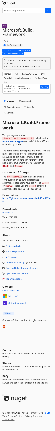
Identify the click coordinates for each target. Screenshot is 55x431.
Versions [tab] (10, 112)
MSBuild (8, 313)
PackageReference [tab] (29, 74)
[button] (44, 87)
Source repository (15, 251)
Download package (15, 262)
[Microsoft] (5, 296)
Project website (13, 246)
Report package (14, 278)
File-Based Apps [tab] (41, 78)
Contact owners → (10, 290)
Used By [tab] (30, 107)
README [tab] (10, 101)
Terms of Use (36, 412)
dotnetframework (17, 303)
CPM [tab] (43, 74)
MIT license (11, 257)
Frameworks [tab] (26, 101)
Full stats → (7, 212)
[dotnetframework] (5, 303)
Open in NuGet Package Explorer (22, 268)
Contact (7, 350)
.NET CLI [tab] (7, 74)
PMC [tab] (16, 74)
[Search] (48, 10)
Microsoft (13, 296)
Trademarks (8, 419)
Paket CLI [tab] (7, 78)
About (25, 412)
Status (6, 363)
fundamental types (12, 141)
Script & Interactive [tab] (23, 78)
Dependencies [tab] (13, 107)
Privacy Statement (34, 416)
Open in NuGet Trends (17, 273)
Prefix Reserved (14, 45)
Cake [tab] (6, 82)
